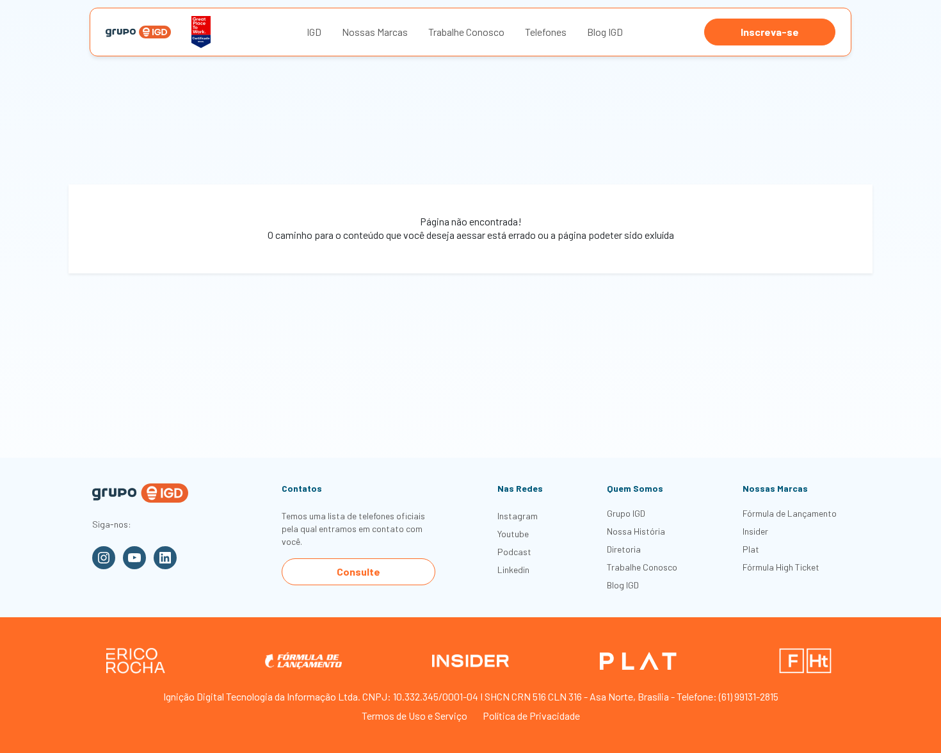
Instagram (517, 515)
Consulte (358, 571)
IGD (314, 32)
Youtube (513, 533)
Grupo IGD (626, 513)
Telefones (546, 32)
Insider (755, 531)
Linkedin (513, 569)
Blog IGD (605, 32)
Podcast (514, 551)
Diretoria (624, 549)
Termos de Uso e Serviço (414, 715)
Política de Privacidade (531, 715)
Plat (751, 549)
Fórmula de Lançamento (790, 513)
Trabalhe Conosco (466, 32)
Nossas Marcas (375, 32)
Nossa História (636, 531)
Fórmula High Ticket (781, 567)
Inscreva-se (770, 32)
